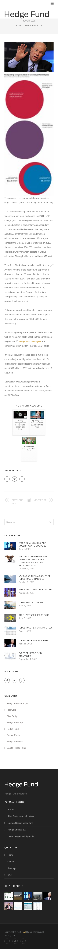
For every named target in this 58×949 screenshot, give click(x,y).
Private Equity (13, 735)
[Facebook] (7, 479)
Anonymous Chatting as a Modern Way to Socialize (32, 544)
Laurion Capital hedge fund (20, 823)
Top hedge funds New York (33, 640)
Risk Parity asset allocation (20, 816)
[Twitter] (14, 479)
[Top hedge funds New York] (47, 896)
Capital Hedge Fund (16, 748)
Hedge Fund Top (34, 25)
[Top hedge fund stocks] (28, 896)
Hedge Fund (13, 729)
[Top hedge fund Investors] (18, 896)
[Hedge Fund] (26, 13)
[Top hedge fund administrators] (28, 906)
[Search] (50, 522)
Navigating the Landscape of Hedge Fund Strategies (34, 577)
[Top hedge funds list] (37, 906)
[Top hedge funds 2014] (18, 906)
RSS (9, 875)
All (24, 932)
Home (18, 25)
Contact (11, 861)
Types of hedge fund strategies (30, 654)
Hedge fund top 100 (16, 829)
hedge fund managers (30, 341)
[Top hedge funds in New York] (37, 896)
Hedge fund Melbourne (31, 602)
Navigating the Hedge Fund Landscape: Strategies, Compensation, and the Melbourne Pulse (33, 561)
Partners (11, 809)
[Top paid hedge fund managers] (8, 906)
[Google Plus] (22, 479)
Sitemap (11, 868)
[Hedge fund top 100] (8, 896)
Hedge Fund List (15, 741)
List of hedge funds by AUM (20, 836)
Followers (11, 710)
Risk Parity (12, 716)
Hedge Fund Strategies (18, 703)
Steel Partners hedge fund (34, 615)
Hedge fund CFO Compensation (35, 590)
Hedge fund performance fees (36, 628)
